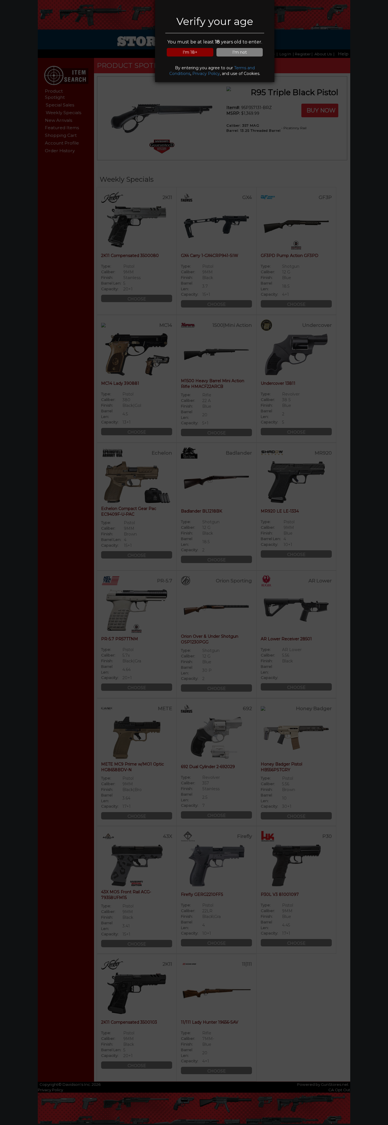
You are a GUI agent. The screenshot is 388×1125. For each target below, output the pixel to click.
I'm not (239, 52)
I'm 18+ (190, 52)
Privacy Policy (206, 73)
